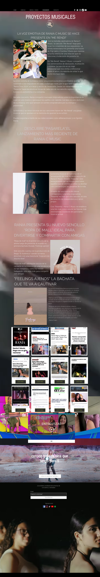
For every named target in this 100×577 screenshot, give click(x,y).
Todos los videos (49, 432)
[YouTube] (85, 10)
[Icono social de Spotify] (55, 506)
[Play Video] (51, 429)
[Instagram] (80, 10)
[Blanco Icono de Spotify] (77, 10)
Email (31, 491)
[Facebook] (75, 10)
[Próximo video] (72, 426)
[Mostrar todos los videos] (51, 441)
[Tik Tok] (83, 10)
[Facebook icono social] (44, 506)
